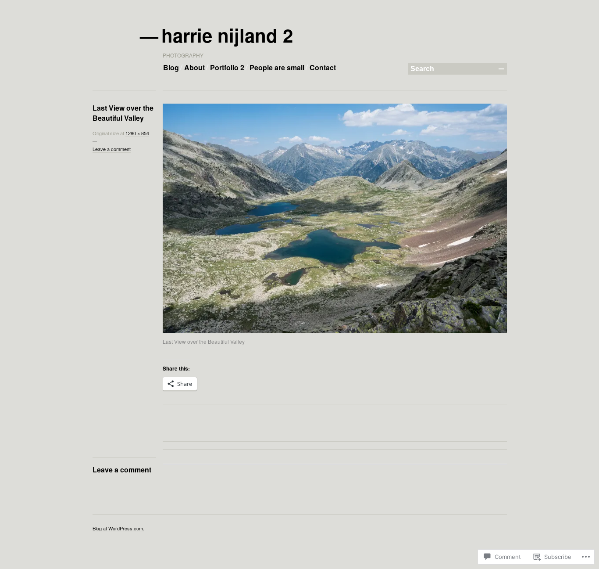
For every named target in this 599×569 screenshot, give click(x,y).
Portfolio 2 (227, 67)
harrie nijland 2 (228, 35)
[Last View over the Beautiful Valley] (335, 218)
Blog (171, 67)
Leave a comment (112, 148)
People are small (277, 67)
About (194, 67)
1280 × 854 (137, 133)
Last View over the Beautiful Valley (123, 113)
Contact (323, 67)
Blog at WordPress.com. (118, 528)
